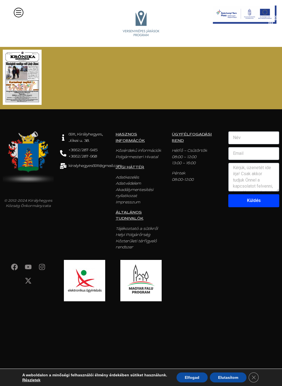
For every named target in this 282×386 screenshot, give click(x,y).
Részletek (31, 380)
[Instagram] (42, 267)
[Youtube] (28, 267)
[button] (18, 12)
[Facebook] (14, 267)
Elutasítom (228, 377)
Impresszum (128, 202)
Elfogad (192, 377)
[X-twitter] (28, 280)
